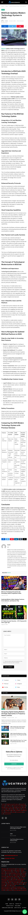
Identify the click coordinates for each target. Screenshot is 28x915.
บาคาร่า (3, 875)
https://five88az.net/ (6, 888)
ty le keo (4, 804)
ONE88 (11, 809)
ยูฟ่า (7, 882)
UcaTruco (22, 910)
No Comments (21, 20)
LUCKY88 (4, 809)
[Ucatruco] (14, 2)
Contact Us (18, 903)
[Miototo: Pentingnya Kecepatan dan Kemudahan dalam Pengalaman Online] (14, 583)
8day (13, 810)
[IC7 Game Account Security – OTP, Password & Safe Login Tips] (14, 612)
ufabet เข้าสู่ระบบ (9, 807)
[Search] (26, 2)
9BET (10, 882)
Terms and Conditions (7, 907)
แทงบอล (8, 885)
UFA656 (17, 878)
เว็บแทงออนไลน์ (19, 812)
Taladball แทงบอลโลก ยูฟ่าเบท (12, 804)
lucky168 (10, 890)
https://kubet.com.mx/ (15, 873)
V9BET (18, 872)
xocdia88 (17, 810)
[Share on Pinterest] (20, 26)
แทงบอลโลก (22, 804)
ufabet (2, 807)
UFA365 (14, 879)
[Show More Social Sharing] (25, 26)
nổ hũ (21, 884)
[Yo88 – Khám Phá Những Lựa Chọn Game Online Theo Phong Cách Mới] (5, 735)
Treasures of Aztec (17, 805)
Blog (3, 9)
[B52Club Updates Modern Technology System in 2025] (14, 37)
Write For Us (17, 907)
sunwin (8, 873)
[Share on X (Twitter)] (12, 26)
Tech (3, 709)
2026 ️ (11, 833)
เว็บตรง (18, 868)
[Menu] (2, 2)
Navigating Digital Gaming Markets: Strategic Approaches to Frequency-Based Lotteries (13, 713)
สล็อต (15, 807)
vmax (13, 870)
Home (6, 903)
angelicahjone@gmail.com (11, 855)
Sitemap (24, 907)
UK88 (8, 809)
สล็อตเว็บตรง (19, 807)
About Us (11, 903)
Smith (6, 20)
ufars (6, 805)
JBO (13, 878)
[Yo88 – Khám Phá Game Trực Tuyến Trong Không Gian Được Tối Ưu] (5, 742)
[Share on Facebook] (5, 26)
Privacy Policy (13, 768)
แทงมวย (3, 805)
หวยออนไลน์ (9, 872)
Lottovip (24, 873)
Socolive (10, 805)
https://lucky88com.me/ (7, 887)
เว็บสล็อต (13, 812)
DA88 (6, 890)
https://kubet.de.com (6, 879)
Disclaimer (17, 905)
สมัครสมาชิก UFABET (13, 876)
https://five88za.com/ (18, 887)
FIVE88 (15, 809)
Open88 (24, 805)
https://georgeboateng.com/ (20, 890)
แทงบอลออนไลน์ (7, 813)
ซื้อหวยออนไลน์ (8, 870)
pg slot (14, 872)
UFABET (18, 870)
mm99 (6, 810)
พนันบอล (22, 868)
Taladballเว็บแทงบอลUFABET (15, 881)
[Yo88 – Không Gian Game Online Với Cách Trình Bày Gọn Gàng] (5, 728)
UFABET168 (17, 875)
